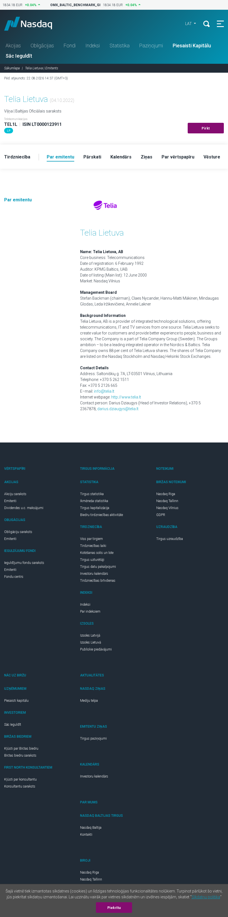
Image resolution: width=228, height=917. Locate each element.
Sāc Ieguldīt (19, 56)
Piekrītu (114, 908)
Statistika (120, 45)
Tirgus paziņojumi (93, 738)
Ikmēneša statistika (94, 501)
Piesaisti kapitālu (16, 701)
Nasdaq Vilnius (167, 508)
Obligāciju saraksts (18, 532)
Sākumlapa (12, 68)
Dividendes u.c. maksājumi (23, 508)
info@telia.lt (104, 391)
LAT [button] (189, 23)
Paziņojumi (151, 45)
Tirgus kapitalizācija (94, 508)
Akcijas (13, 45)
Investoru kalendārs (94, 574)
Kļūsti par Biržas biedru (21, 748)
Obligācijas (42, 45)
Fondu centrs (13, 577)
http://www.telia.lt (126, 397)
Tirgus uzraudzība (169, 539)
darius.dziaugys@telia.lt (117, 409)
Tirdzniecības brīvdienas (97, 581)
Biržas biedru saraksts (20, 755)
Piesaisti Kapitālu (192, 45)
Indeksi (92, 45)
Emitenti (10, 501)
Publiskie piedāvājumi (96, 649)
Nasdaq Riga (165, 494)
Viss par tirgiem (91, 539)
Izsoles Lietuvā (90, 642)
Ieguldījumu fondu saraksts (24, 563)
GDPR (160, 515)
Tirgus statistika (92, 494)
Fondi (70, 45)
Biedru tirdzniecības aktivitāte (101, 515)
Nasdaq (33, 24)
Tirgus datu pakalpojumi (98, 567)
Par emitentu (18, 199)
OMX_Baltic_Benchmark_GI (72, 5)
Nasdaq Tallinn (167, 501)
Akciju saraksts (15, 494)
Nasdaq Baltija (90, 828)
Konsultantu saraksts (19, 786)
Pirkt (206, 128)
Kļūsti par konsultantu (20, 779)
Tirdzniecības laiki (93, 546)
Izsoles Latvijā (90, 635)
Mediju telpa (89, 701)
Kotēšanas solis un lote (96, 553)
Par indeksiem (90, 611)
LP (8, 130)
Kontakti (86, 835)
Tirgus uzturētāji (92, 560)
